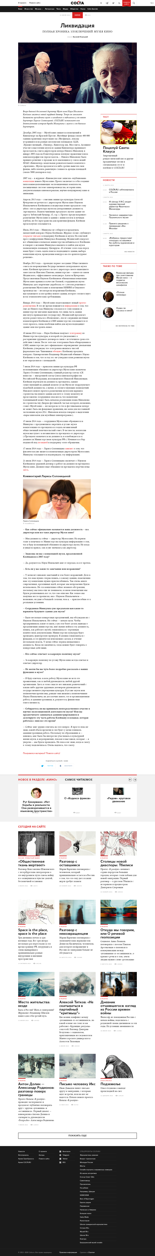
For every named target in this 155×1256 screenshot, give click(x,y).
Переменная (84, 1206)
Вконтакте (66, 1151)
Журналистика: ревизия (89, 1155)
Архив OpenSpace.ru (26, 1159)
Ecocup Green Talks (87, 1177)
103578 (79, 886)
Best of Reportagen (87, 1199)
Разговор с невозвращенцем (73, 932)
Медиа (65, 9)
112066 (119, 1030)
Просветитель (85, 1184)
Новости (21, 1151)
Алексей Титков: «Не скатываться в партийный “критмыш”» (76, 1007)
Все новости (129, 251)
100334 (120, 892)
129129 (121, 1095)
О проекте (22, 3)
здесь (25, 470)
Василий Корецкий (80, 37)
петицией (43, 443)
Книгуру (83, 1239)
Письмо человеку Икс (77, 1084)
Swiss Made (84, 1217)
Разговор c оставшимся (69, 863)
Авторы (41, 1155)
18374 (35, 886)
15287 (37, 813)
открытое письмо (32, 236)
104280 (79, 957)
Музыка (38, 9)
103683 (119, 964)
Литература (49, 9)
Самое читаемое (79, 779)
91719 (76, 1104)
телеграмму (76, 333)
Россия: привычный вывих (29, 858)
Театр (58, 9)
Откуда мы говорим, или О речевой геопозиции (118, 933)
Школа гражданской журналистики (93, 1224)
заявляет (69, 449)
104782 (36, 1020)
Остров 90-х (84, 1228)
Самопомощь (85, 1181)
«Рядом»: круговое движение (119, 800)
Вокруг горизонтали (87, 1159)
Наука (82, 9)
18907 (78, 813)
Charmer (91, 1252)
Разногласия (84, 1221)
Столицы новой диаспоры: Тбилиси (117, 863)
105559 (77, 1046)
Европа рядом (85, 1202)
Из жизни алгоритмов (88, 1173)
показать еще (77, 1136)
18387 (119, 813)
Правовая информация (68, 1252)
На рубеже (84, 1188)
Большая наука (85, 1213)
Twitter (65, 1159)
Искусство (28, 9)
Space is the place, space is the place (33, 932)
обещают (57, 352)
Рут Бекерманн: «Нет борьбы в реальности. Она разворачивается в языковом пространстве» (36, 807)
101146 (38, 963)
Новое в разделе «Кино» (37, 779)
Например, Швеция (87, 1191)
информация (71, 306)
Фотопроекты (23, 1155)
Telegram (66, 1155)
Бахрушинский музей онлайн (91, 1242)
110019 (36, 1125)
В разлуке (63, 858)
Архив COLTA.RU (24, 1162)
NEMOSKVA (84, 1195)
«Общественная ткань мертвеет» (31, 863)
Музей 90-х (84, 1232)
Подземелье (110, 1084)
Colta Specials (92, 9)
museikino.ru (29, 523)
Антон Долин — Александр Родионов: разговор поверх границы (36, 1089)
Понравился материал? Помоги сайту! (41, 753)
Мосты (82, 1166)
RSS (64, 1162)
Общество (74, 9)
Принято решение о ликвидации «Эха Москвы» (118, 226)
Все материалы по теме (125, 326)
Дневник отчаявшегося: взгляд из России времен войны (118, 1007)
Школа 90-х (84, 1235)
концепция (28, 181)
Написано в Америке (88, 1210)
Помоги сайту (34, 3)
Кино (20, 9)
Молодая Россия (86, 1162)
